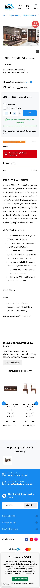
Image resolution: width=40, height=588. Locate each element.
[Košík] (27, 5)
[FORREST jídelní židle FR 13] (29, 388)
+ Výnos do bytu (14, 108)
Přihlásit (30, 505)
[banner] (10, 7)
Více (27, 82)
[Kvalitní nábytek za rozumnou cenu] (4, 15)
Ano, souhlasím (20, 579)
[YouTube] (31, 539)
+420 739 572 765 (20, 72)
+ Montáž (11, 104)
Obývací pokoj (14, 15)
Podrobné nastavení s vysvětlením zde (20, 583)
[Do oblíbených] (7, 421)
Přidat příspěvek (13, 362)
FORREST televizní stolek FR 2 (10, 406)
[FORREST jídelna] (7, 460)
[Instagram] (36, 539)
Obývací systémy (29, 15)
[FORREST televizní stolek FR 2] (10, 388)
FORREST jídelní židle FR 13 (29, 406)
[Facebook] (26, 539)
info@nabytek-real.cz (20, 484)
